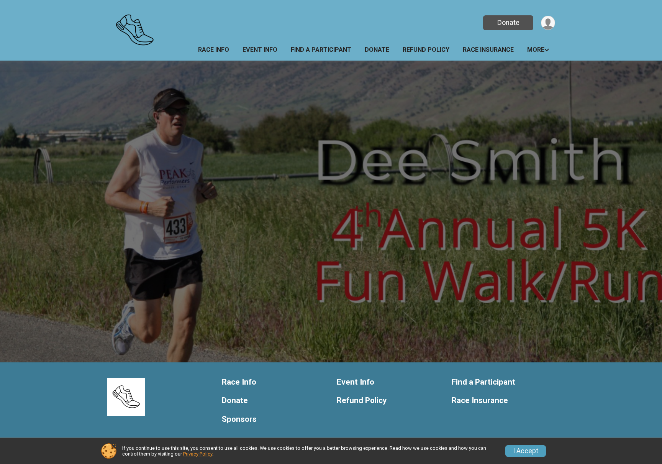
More (535, 49)
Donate (508, 22)
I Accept (525, 451)
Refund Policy (426, 49)
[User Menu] (548, 23)
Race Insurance (488, 49)
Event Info (260, 49)
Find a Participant (321, 49)
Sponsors (239, 419)
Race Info (213, 49)
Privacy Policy (197, 454)
